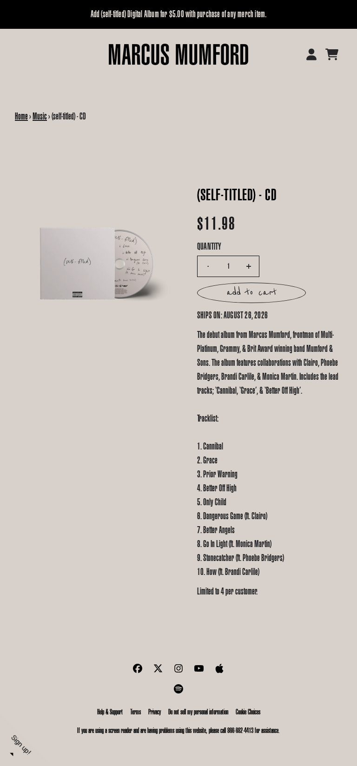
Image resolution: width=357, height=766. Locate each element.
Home (21, 116)
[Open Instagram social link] (178, 668)
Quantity (209, 246)
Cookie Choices (248, 711)
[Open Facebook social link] (137, 668)
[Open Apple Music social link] (219, 668)
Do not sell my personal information (198, 711)
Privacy (154, 711)
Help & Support (110, 711)
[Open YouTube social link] (199, 668)
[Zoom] (96, 265)
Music (40, 116)
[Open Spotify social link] (178, 689)
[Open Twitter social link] (158, 668)
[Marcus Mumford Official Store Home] (178, 54)
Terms (135, 711)
